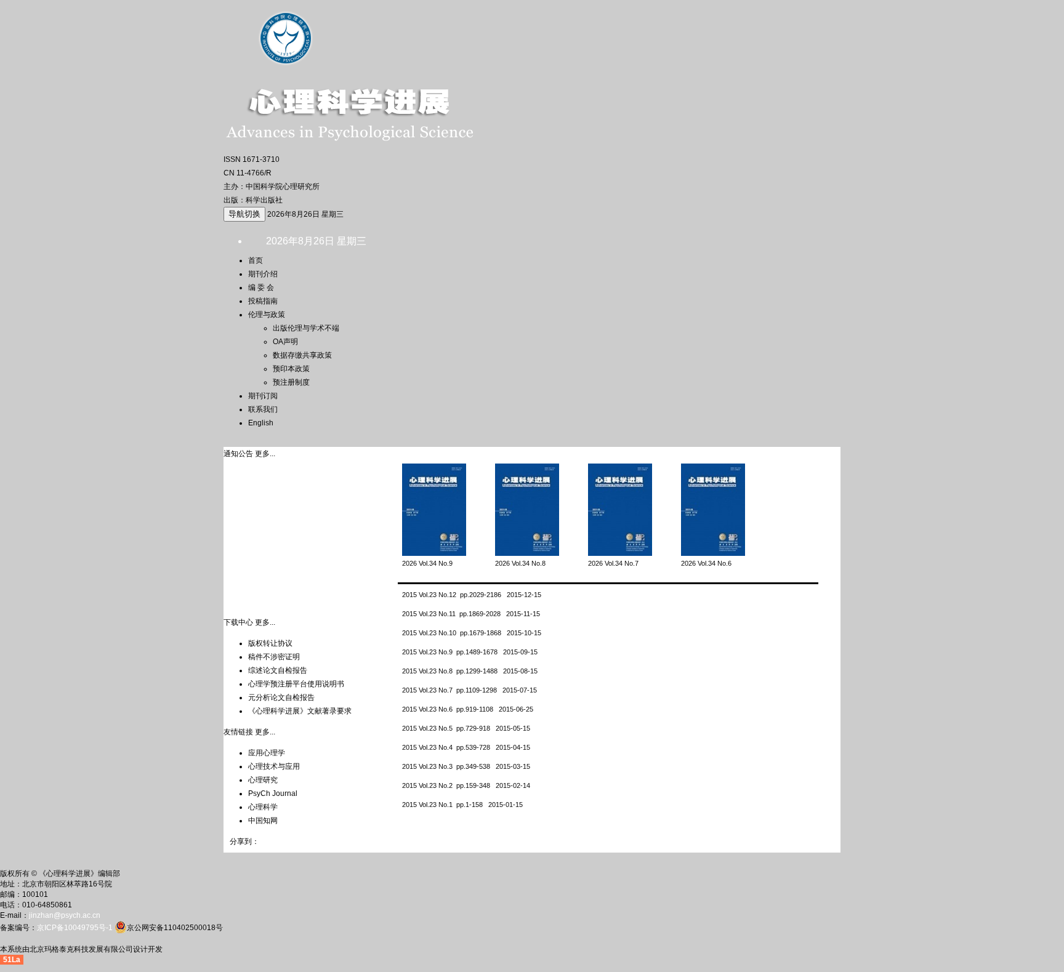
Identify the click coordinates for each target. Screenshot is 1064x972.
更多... (265, 453)
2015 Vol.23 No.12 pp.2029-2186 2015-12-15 (471, 594)
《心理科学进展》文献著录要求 (300, 711)
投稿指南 (263, 301)
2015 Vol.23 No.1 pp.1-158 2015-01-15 (462, 804)
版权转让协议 (270, 643)
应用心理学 (266, 753)
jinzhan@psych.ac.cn (64, 915)
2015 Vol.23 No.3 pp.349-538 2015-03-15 (466, 766)
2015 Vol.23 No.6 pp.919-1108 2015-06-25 (467, 709)
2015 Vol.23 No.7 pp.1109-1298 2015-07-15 (469, 690)
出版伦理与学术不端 (306, 328)
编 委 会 (261, 287)
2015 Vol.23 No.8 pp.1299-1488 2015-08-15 (470, 671)
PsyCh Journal (272, 793)
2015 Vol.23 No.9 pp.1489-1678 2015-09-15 (470, 652)
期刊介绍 (263, 274)
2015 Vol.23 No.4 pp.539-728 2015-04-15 (466, 747)
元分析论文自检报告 (281, 697)
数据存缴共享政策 (302, 355)
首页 (255, 260)
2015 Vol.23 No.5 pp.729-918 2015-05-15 (466, 728)
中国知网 (263, 820)
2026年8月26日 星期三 (305, 214)
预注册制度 (291, 382)
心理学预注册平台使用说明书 (296, 684)
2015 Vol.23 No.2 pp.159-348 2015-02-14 (466, 785)
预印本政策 (291, 368)
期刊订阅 (263, 396)
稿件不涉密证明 (274, 657)
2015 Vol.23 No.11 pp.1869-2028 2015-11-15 (471, 613)
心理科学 (263, 807)
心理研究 (263, 780)
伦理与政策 (266, 314)
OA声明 (285, 341)
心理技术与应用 (274, 766)
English (260, 423)
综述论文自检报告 (277, 670)
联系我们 (263, 409)
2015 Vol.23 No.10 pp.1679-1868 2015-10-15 (471, 633)
